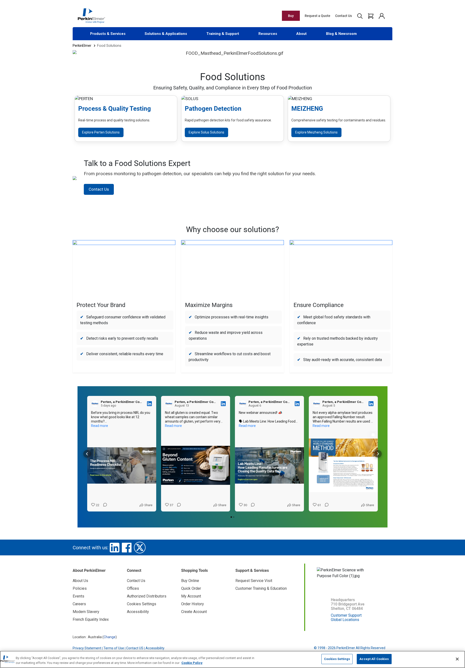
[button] (87, 454)
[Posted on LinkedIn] (149, 404)
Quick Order (191, 588)
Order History (192, 604)
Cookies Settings (337, 659)
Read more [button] (99, 426)
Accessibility (138, 611)
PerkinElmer (82, 45)
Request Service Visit (253, 580)
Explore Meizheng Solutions (316, 132)
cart (371, 15)
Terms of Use (113, 648)
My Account (191, 596)
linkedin (114, 547)
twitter (140, 547)
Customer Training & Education (261, 588)
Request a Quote (317, 16)
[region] (232, 659)
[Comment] (103, 505)
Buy (291, 16)
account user (382, 15)
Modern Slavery (86, 611)
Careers (79, 604)
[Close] (457, 659)
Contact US (134, 648)
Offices (133, 588)
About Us (80, 580)
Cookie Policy (191, 663)
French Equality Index (91, 619)
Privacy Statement (87, 648)
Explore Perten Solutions (101, 132)
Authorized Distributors (146, 596)
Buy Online (190, 580)
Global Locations (345, 619)
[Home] (91, 15)
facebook (127, 547)
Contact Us (343, 16)
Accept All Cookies (374, 659)
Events (78, 596)
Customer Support (346, 615)
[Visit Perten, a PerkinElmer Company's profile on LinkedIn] (96, 404)
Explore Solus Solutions (206, 132)
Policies (80, 588)
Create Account (194, 611)
